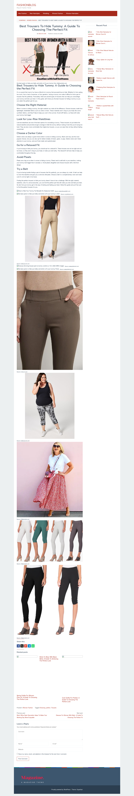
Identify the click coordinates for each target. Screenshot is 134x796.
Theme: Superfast (77, 789)
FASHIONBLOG (26, 5)
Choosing (42, 708)
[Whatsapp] (33, 645)
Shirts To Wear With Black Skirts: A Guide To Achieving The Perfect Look (48, 659)
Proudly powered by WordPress (60, 789)
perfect (48, 708)
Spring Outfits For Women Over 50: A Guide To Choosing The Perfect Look (27, 697)
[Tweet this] (22, 645)
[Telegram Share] (29, 645)
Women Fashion (28, 708)
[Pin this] (25, 645)
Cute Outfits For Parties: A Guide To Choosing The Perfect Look (70, 700)
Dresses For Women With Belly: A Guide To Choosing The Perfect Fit (69, 715)
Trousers (53, 708)
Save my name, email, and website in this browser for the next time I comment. (43, 754)
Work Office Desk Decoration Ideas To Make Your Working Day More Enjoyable (32, 715)
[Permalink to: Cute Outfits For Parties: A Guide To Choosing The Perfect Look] (72, 675)
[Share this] (18, 645)
